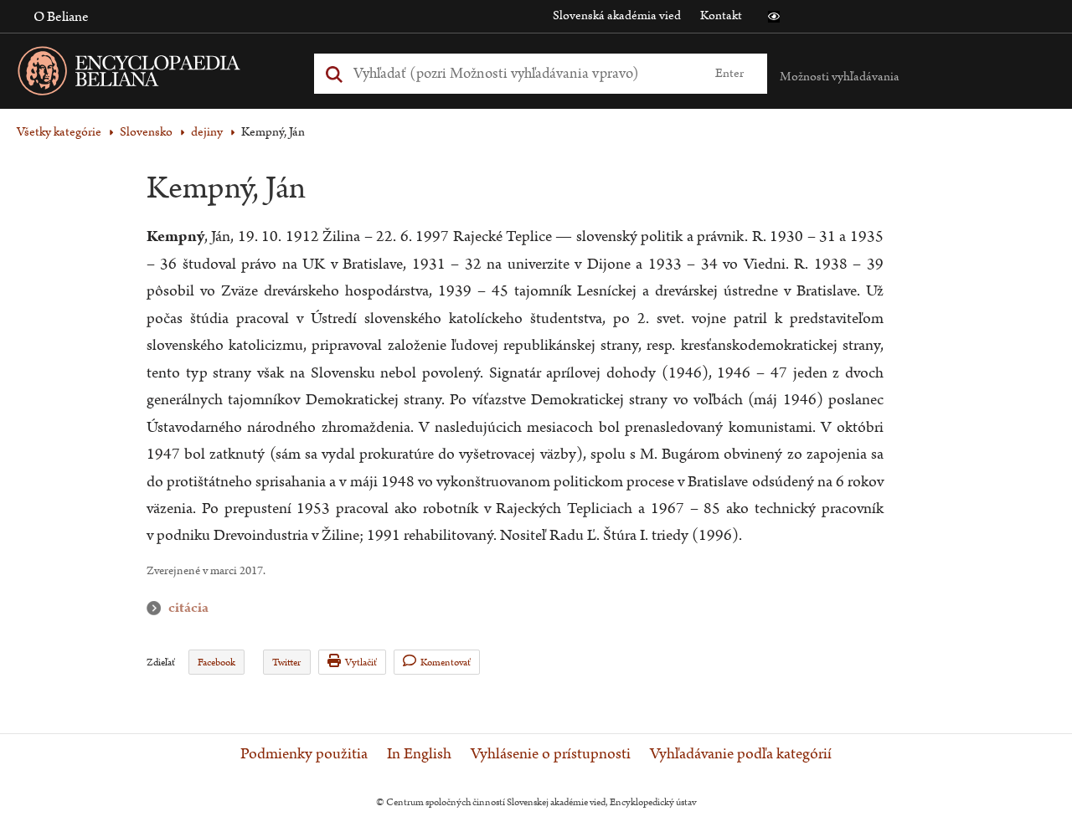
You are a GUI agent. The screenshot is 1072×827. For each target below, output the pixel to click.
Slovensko (146, 132)
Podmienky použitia (304, 754)
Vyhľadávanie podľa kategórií (741, 754)
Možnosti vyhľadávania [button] (839, 76)
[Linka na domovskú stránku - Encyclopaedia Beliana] (155, 74)
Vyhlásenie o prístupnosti (551, 754)
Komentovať (445, 662)
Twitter (286, 662)
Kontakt (721, 15)
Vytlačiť (361, 662)
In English (419, 754)
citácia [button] (157, 608)
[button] (774, 17)
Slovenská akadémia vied (617, 15)
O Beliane (61, 17)
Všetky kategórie (59, 132)
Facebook (216, 662)
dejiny (207, 132)
